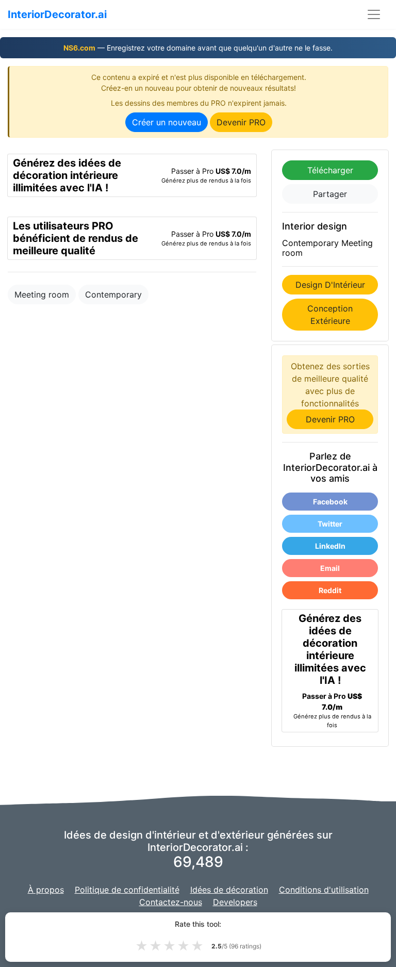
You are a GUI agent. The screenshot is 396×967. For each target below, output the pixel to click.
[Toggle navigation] (373, 14)
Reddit (330, 590)
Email (330, 568)
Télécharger (330, 170)
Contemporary (113, 294)
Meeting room (41, 294)
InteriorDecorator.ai (57, 14)
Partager (330, 194)
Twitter (330, 523)
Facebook (330, 501)
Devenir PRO (241, 122)
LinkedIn (330, 546)
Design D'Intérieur (330, 285)
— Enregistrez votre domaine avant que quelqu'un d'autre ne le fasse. (198, 47)
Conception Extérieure (330, 314)
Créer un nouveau (166, 122)
